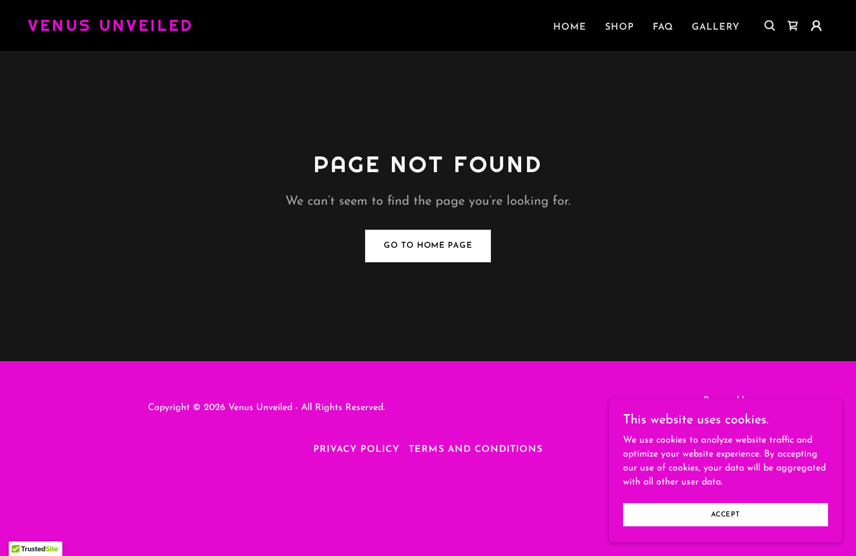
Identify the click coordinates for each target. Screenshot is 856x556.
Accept (725, 514)
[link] (111, 28)
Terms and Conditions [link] (475, 449)
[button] (816, 25)
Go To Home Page (428, 245)
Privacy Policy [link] (356, 449)
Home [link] (569, 27)
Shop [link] (619, 27)
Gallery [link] (716, 27)
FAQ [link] (663, 27)
